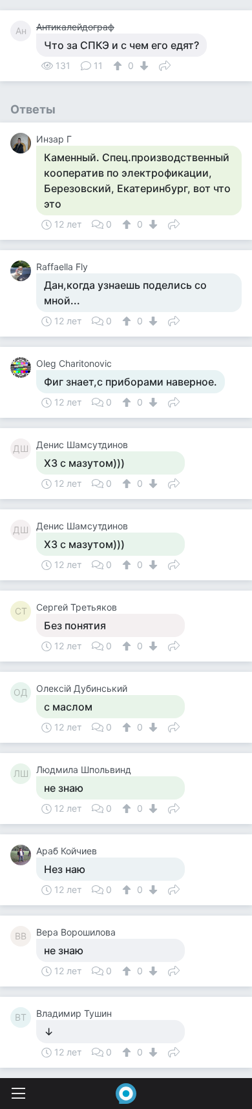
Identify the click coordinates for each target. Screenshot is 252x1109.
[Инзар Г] (23, 143)
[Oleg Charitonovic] (23, 367)
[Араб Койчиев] (23, 855)
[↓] (142, 66)
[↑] (119, 66)
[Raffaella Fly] (23, 270)
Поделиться (165, 64)
